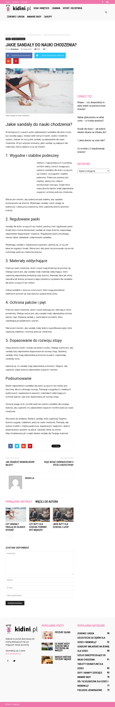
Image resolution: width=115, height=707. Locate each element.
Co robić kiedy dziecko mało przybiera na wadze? (62, 647)
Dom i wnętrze (41, 8)
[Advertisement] (57, 27)
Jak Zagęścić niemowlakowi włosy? (20, 463)
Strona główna (11, 35)
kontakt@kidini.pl (13, 653)
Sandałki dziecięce (18, 39)
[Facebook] (103, 2)
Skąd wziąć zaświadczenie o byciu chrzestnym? (58, 463)
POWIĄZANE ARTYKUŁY (19, 501)
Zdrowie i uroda (16, 16)
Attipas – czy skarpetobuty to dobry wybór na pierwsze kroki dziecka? (91, 105)
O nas (8, 2)
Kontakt (24, 2)
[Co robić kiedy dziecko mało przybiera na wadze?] (47, 646)
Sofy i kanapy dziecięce (89, 672)
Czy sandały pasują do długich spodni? (15, 527)
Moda (8, 39)
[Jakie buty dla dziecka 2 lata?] (63, 515)
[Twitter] (107, 2)
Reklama (15, 2)
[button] (106, 12)
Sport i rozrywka (72, 8)
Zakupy (48, 16)
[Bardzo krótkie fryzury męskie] (47, 660)
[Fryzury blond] (47, 635)
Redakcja (15, 49)
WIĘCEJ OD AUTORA (46, 501)
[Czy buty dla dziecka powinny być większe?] (39, 515)
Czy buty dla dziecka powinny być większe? (38, 527)
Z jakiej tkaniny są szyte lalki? (91, 140)
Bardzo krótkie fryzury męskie (63, 658)
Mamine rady (34, 16)
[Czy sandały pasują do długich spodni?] (16, 515)
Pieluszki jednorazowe (89, 690)
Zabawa (56, 8)
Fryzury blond (62, 632)
